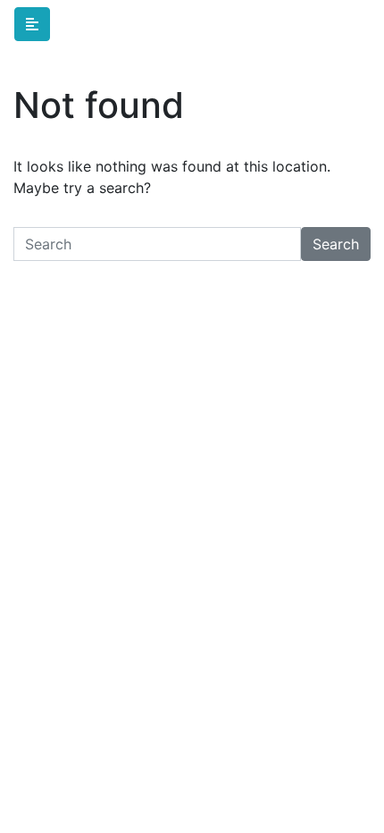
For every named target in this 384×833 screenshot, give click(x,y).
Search (336, 244)
